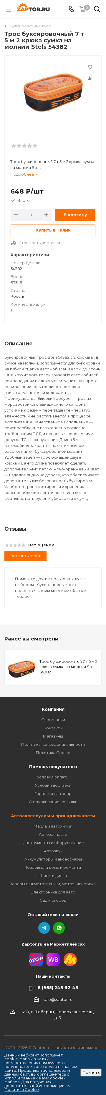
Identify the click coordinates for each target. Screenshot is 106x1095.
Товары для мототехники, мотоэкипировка (53, 883)
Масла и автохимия (53, 826)
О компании (53, 719)
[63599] (53, 92)
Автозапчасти (53, 834)
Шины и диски (53, 875)
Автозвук (53, 850)
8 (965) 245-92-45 (58, 987)
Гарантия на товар (53, 793)
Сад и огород (53, 900)
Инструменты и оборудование (53, 842)
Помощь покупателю (53, 766)
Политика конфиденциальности (53, 744)
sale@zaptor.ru (57, 999)
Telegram (44, 928)
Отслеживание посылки (53, 801)
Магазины (53, 736)
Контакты (53, 727)
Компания (53, 709)
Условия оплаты (53, 777)
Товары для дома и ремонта (53, 867)
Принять (91, 1072)
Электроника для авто (53, 892)
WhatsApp (59, 928)
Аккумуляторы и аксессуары (53, 859)
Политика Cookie (53, 752)
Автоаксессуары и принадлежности (53, 815)
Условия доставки (53, 785)
